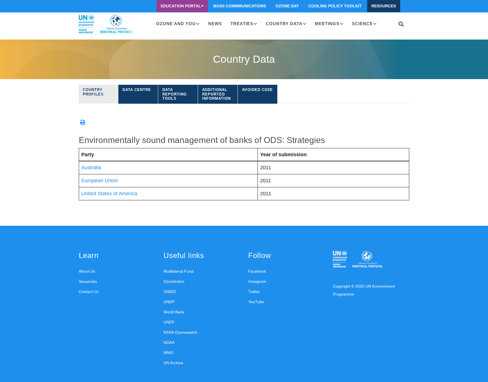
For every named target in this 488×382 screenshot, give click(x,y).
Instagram (257, 281)
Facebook (257, 271)
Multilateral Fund (178, 271)
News (215, 23)
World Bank (174, 312)
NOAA (169, 342)
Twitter (254, 291)
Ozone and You (176, 23)
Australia (91, 167)
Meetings (327, 23)
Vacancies (88, 281)
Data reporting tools (174, 94)
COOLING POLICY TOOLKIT (335, 6)
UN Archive (173, 363)
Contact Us (89, 291)
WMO (169, 352)
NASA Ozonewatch (180, 332)
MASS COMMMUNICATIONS (239, 6)
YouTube (256, 301)
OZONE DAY (287, 6)
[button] (83, 122)
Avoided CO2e (257, 90)
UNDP (169, 301)
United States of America (109, 193)
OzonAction (174, 281)
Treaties (241, 23)
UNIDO (170, 291)
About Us (87, 271)
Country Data (284, 23)
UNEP (169, 322)
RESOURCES (383, 6)
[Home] (106, 24)
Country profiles (93, 92)
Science (362, 23)
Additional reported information (216, 94)
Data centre (137, 90)
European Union (99, 180)
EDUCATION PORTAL (181, 6)
